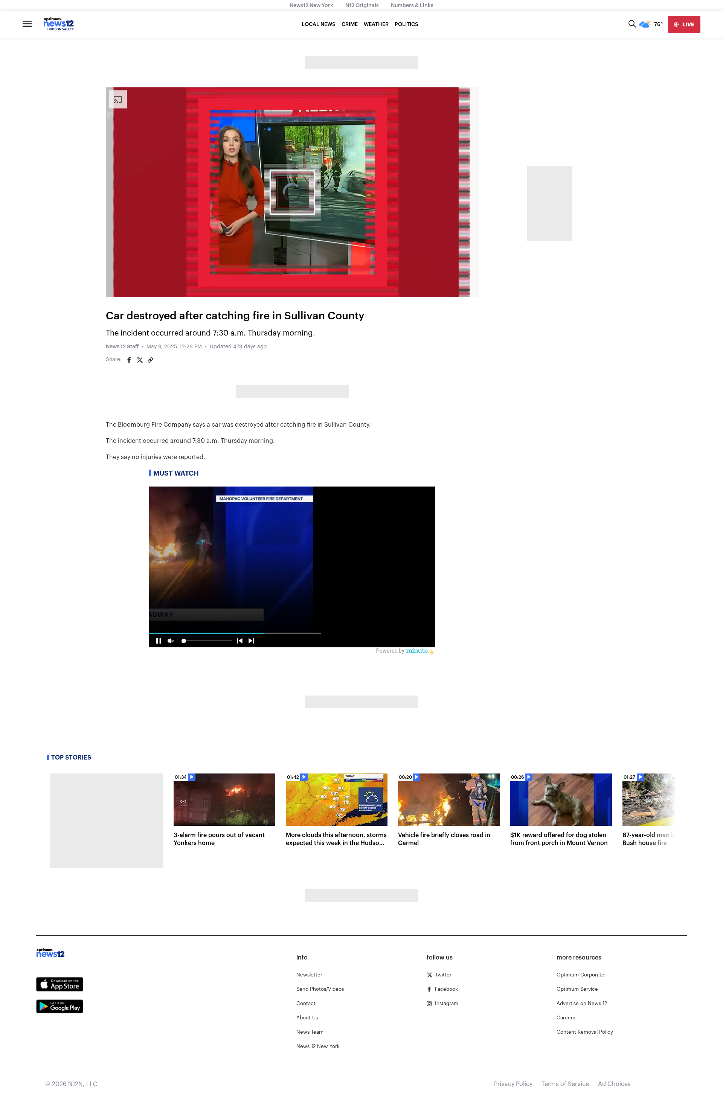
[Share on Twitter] (140, 360)
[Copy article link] (150, 360)
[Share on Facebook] (129, 360)
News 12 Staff (122, 346)
